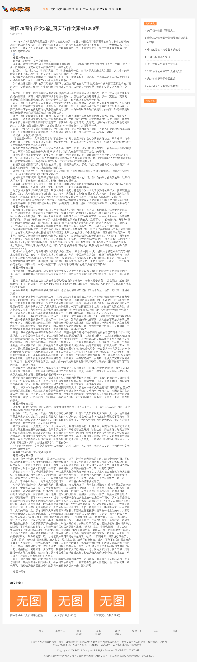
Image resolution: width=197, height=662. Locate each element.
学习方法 (68, 9)
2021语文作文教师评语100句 (163, 86)
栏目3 (118, 634)
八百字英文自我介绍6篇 (107, 615)
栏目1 (79, 634)
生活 (85, 9)
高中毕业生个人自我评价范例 (26, 615)
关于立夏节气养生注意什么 (162, 64)
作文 (52, 9)
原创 (111, 9)
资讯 (78, 9)
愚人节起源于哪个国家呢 (161, 78)
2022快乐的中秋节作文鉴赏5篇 (164, 71)
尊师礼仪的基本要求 (158, 57)
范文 (59, 9)
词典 (118, 9)
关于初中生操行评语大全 (161, 30)
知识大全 (101, 9)
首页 (45, 9)
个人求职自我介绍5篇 (64, 615)
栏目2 (98, 634)
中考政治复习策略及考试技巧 (163, 49)
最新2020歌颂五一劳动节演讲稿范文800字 (167, 40)
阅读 (92, 9)
